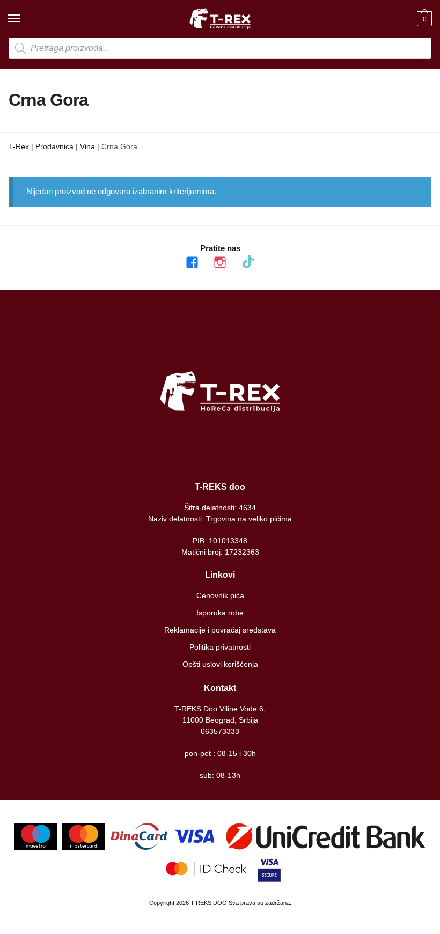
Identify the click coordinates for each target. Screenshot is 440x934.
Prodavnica (54, 146)
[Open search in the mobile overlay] (220, 48)
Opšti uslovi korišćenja (220, 664)
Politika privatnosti (220, 647)
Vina (87, 146)
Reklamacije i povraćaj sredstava (220, 630)
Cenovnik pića (220, 595)
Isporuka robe (220, 612)
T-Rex (19, 146)
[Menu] (24, 19)
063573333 (220, 731)
